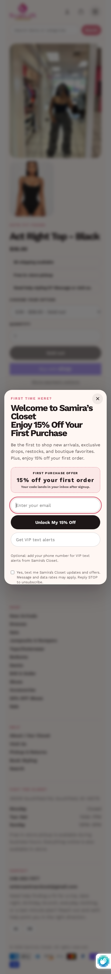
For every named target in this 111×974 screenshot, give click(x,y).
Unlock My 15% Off (55, 522)
